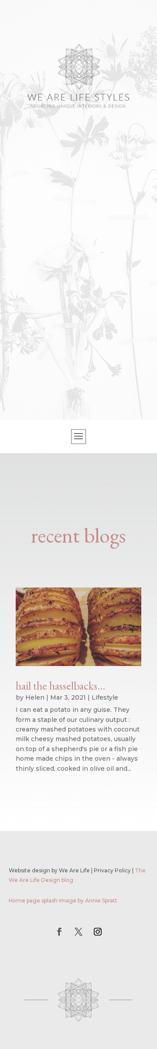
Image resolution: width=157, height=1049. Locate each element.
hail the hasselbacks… (60, 685)
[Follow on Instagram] (98, 932)
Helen (34, 697)
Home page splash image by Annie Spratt (63, 900)
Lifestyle (105, 697)
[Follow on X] (78, 932)
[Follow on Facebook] (59, 932)
